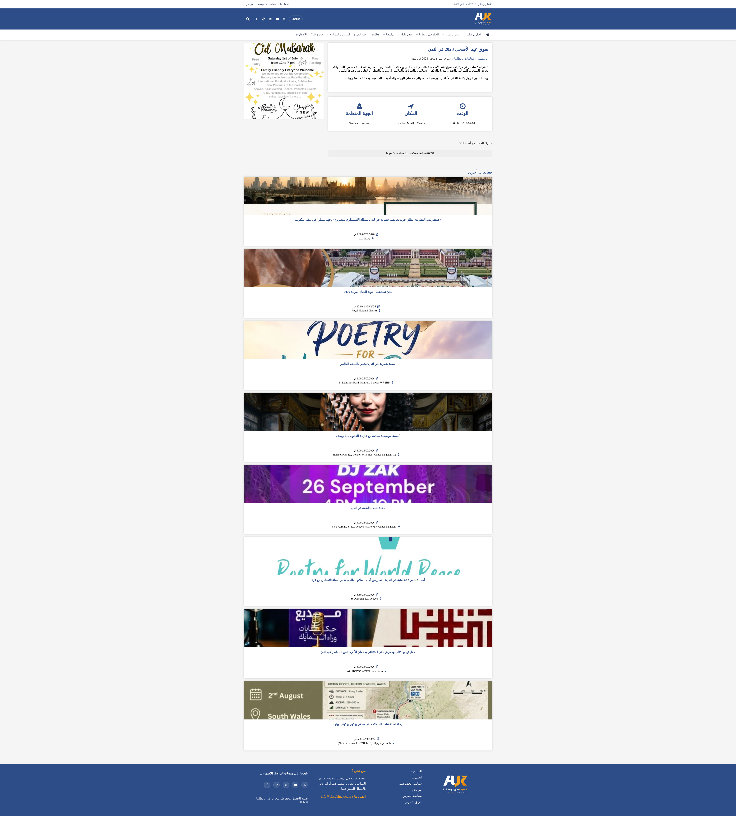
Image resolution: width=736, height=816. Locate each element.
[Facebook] (256, 19)
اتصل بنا (284, 4)
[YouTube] (277, 19)
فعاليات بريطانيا (464, 58)
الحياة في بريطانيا (429, 34)
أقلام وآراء (406, 34)
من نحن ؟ (358, 771)
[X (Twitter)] (284, 19)
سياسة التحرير (412, 795)
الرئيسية (487, 35)
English (296, 18)
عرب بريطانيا (452, 34)
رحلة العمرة (360, 34)
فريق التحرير (414, 802)
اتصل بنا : (358, 796)
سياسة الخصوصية (267, 4)
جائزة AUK (316, 34)
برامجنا (390, 34)
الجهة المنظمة (359, 113)
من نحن (249, 4)
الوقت (462, 113)
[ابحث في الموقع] (248, 19)
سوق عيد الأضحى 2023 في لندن (431, 58)
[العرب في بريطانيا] (482, 19)
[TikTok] (263, 19)
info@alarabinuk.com (336, 796)
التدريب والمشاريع (340, 34)
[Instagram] (270, 19)
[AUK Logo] (455, 794)
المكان (411, 113)
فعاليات (375, 34)
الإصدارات (301, 34)
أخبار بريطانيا (474, 34)
